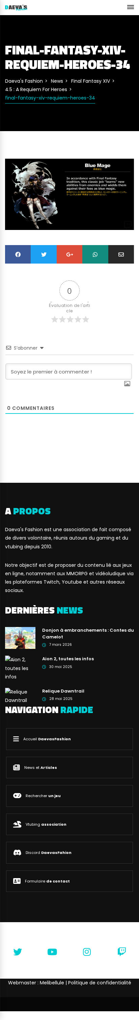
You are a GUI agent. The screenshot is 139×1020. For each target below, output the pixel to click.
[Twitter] (43, 254)
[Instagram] (87, 951)
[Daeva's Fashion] (16, 7)
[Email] (121, 254)
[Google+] (69, 254)
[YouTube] (52, 951)
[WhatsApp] (95, 254)
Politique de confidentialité (99, 982)
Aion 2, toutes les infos (68, 659)
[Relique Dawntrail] (20, 696)
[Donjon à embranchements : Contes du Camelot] (20, 637)
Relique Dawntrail (63, 691)
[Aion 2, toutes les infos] (20, 668)
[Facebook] (18, 254)
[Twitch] (121, 951)
